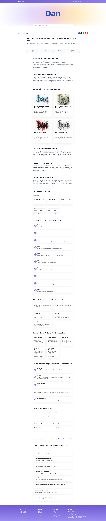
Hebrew (54, 438)
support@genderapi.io (72, 513)
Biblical (59, 438)
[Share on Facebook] (79, 33)
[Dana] (53, 233)
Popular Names (56, 518)
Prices (79, 1)
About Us (54, 512)
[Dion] (53, 276)
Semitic (70, 438)
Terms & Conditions (56, 515)
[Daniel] (53, 226)
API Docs (83, 1)
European (65, 438)
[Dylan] (53, 290)
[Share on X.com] (81, 33)
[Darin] (53, 283)
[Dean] (53, 269)
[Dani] (53, 247)
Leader (50, 438)
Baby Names (23, 33)
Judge (40, 438)
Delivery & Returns (56, 516)
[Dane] (53, 254)
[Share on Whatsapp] (83, 33)
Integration (75, 1)
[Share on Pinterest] (85, 33)
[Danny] (53, 240)
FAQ (38, 516)
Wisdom (44, 438)
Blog (87, 1)
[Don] (53, 261)
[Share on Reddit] (87, 33)
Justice (35, 438)
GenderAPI (54, 213)
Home (19, 33)
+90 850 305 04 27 (72, 514)
